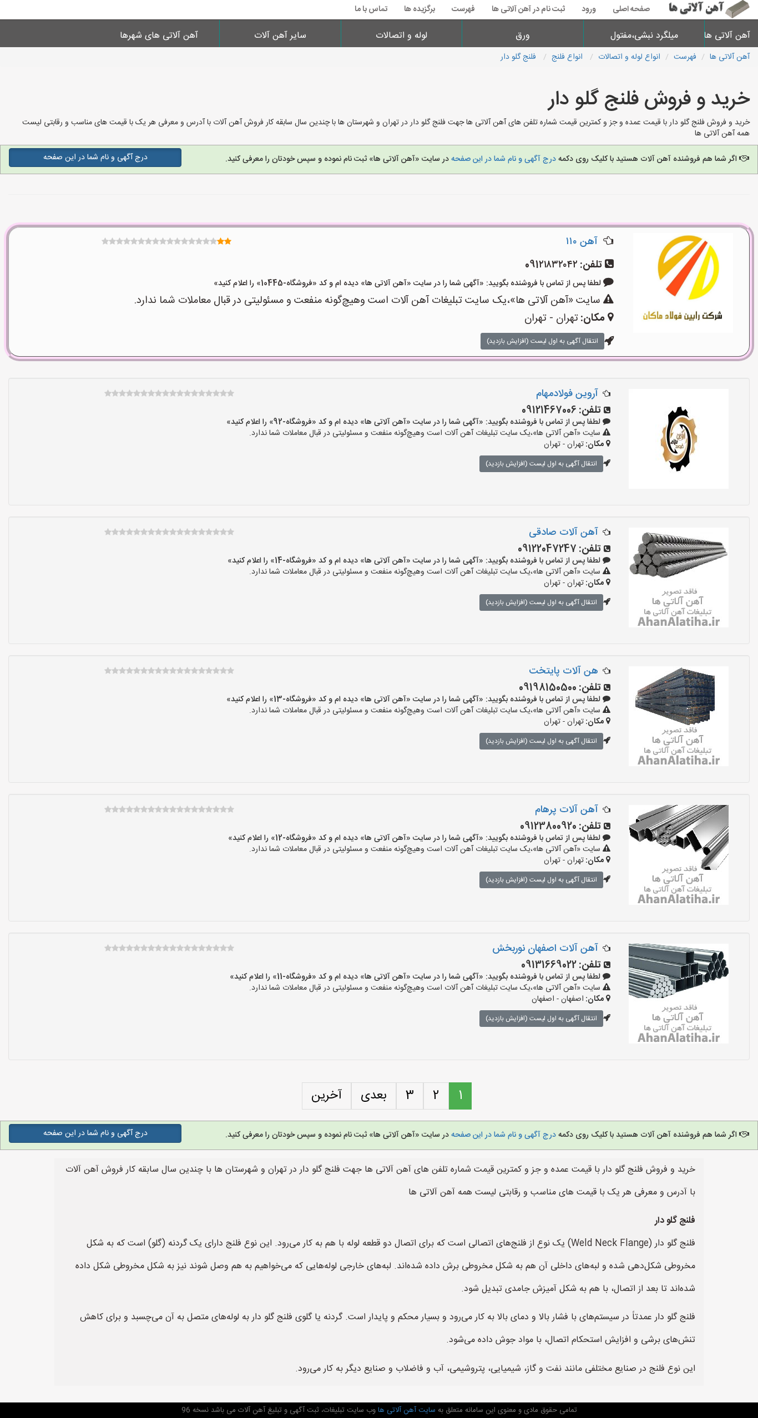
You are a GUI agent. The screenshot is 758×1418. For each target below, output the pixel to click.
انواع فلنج (568, 57)
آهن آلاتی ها (731, 35)
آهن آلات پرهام (566, 810)
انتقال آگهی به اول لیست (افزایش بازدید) (542, 341)
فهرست (463, 9)
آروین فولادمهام (567, 394)
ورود (589, 9)
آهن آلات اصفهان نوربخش (545, 948)
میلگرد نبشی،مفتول (644, 35)
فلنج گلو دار (519, 57)
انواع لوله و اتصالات (629, 57)
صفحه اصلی (631, 9)
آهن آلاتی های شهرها (159, 35)
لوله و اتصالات (401, 35)
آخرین (326, 1096)
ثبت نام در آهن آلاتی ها (528, 9)
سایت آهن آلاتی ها (406, 1410)
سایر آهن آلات (280, 35)
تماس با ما (371, 9)
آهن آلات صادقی (563, 532)
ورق (523, 35)
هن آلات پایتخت (563, 671)
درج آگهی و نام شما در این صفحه (503, 159)
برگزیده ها (419, 9)
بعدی (374, 1096)
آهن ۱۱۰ (582, 242)
